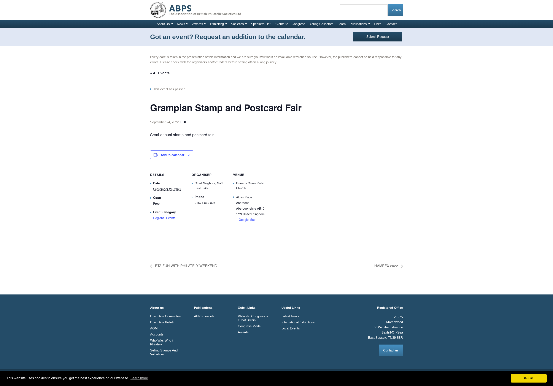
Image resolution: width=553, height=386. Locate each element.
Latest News (290, 316)
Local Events (290, 328)
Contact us (391, 350)
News (181, 24)
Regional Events (164, 218)
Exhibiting (217, 24)
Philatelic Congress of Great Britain (253, 318)
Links (377, 24)
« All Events (160, 72)
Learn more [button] (139, 378)
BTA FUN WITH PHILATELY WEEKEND (185, 265)
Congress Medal (249, 326)
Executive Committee (165, 316)
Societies (237, 24)
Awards (197, 24)
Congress (298, 24)
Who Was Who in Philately (162, 342)
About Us (163, 24)
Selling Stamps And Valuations (164, 352)
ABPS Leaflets (204, 316)
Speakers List (260, 24)
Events (279, 24)
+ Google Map (246, 219)
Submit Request (377, 36)
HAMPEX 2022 (386, 265)
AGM (154, 328)
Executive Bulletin (162, 322)
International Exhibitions (298, 322)
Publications (358, 24)
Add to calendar (172, 155)
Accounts (157, 334)
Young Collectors (322, 24)
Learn (342, 24)
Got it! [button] (528, 378)
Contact (391, 24)
